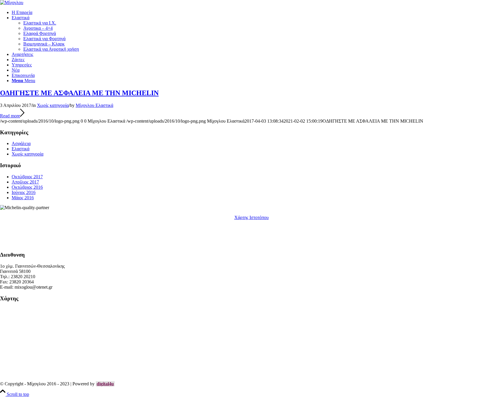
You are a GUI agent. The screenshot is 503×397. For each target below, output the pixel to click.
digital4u (105, 383)
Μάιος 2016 (23, 197)
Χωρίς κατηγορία (53, 105)
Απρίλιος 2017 (25, 181)
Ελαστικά (20, 148)
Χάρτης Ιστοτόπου (251, 217)
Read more (10, 115)
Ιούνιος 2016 (24, 192)
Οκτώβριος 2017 (27, 176)
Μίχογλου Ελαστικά (94, 105)
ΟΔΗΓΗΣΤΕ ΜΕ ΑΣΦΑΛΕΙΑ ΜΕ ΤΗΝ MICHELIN (79, 93)
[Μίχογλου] (11, 2)
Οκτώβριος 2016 (27, 187)
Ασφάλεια (21, 143)
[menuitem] (257, 12)
